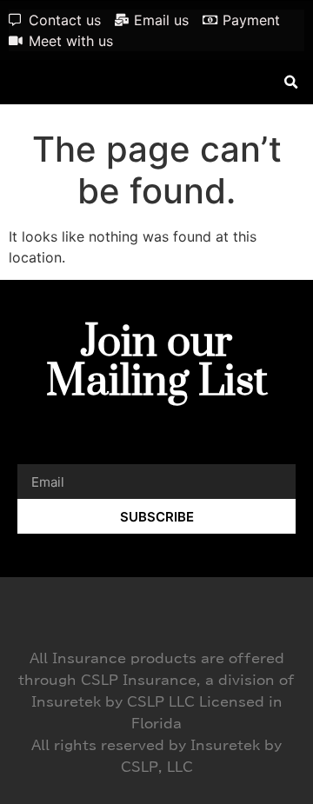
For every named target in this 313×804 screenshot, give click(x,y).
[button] (290, 82)
